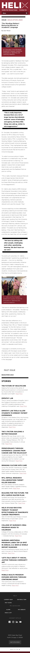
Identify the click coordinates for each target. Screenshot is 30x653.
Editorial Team (21, 599)
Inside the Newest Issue (9, 10)
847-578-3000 (15, 642)
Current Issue (8, 599)
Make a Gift (8, 612)
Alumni (8, 609)
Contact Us (23, 10)
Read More (19, 394)
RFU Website (21, 609)
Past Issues (8, 602)
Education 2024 (15, 20)
